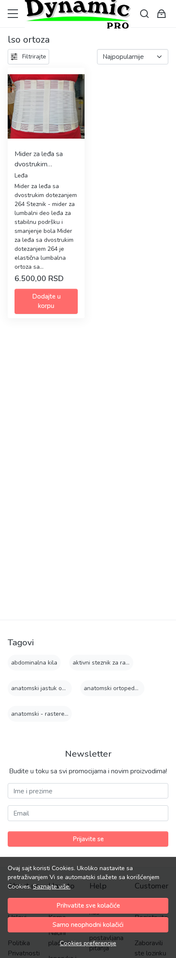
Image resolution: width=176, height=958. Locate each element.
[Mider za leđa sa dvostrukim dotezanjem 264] (46, 106)
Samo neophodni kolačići (88, 924)
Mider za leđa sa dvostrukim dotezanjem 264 (39, 159)
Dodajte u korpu (46, 301)
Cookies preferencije (88, 943)
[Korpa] (161, 13)
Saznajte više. (51, 886)
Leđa (21, 175)
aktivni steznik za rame (103, 663)
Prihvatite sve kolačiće (88, 905)
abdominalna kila (34, 663)
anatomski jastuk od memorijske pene (62, 688)
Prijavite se (88, 839)
